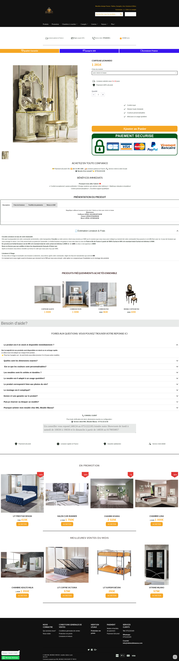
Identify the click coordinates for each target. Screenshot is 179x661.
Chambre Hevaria (112, 516)
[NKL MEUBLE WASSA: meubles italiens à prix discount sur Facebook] (92, 650)
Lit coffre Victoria (67, 587)
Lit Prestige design (22, 516)
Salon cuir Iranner (67, 516)
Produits (45, 24)
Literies (94, 24)
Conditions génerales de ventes (69, 631)
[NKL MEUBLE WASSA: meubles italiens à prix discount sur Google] (95, 650)
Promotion (55, 24)
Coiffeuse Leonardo (102, 60)
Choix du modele (97, 69)
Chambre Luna (156, 516)
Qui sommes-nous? (49, 631)
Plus (112, 24)
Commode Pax (103, 309)
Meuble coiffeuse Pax (131, 309)
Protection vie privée (65, 633)
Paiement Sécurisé (113, 633)
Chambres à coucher (69, 24)
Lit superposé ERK (112, 587)
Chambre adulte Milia (22, 587)
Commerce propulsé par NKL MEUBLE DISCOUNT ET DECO (59, 659)
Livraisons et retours (65, 636)
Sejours (104, 24)
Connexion (118, 9)
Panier (131, 14)
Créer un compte (131, 9)
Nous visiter (47, 633)
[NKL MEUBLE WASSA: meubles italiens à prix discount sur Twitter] (89, 650)
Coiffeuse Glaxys (47, 309)
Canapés (84, 24)
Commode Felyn (75, 309)
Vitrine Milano (156, 587)
